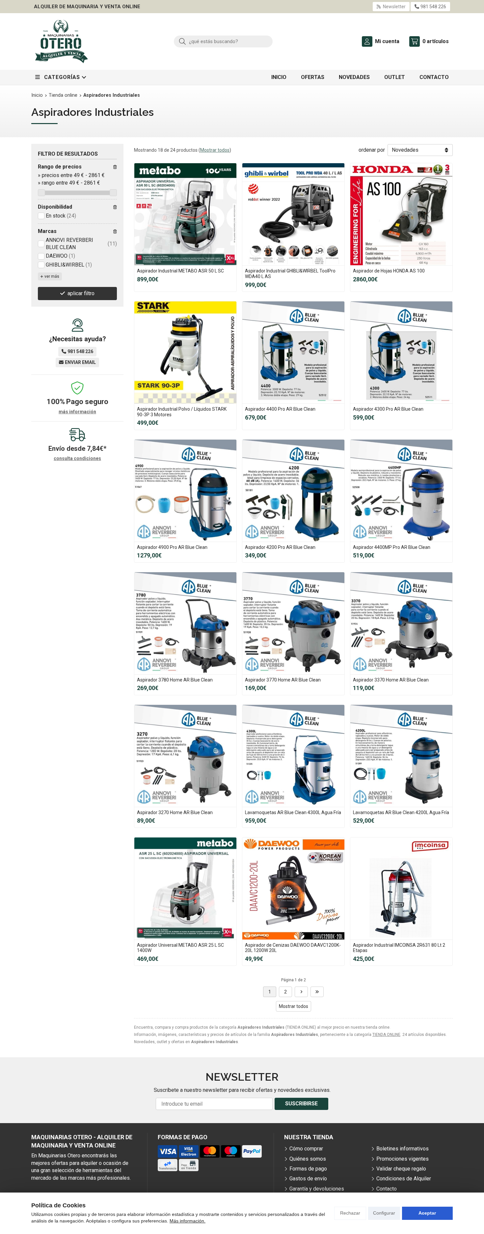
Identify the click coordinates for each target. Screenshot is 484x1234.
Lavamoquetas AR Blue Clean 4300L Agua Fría (293, 812)
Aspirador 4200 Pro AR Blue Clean (280, 547)
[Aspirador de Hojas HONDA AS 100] (401, 214)
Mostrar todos (214, 150)
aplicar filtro (80, 293)
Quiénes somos (307, 1159)
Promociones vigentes (402, 1159)
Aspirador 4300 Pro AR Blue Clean (388, 409)
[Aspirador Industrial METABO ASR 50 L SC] (185, 214)
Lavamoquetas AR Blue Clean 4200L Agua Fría (401, 812)
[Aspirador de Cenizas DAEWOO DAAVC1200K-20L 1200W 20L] (293, 888)
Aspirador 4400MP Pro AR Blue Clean (391, 547)
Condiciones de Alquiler (403, 1178)
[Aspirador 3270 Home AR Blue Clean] (185, 756)
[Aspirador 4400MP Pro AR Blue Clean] (401, 491)
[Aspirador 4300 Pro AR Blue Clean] (401, 352)
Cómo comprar (306, 1148)
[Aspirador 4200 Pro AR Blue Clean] (293, 491)
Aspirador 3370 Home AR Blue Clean (391, 679)
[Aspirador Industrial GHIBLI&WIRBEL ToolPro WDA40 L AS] (293, 214)
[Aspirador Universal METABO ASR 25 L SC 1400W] (185, 888)
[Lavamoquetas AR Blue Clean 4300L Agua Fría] (293, 756)
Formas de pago (308, 1169)
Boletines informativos (402, 1148)
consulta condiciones (77, 458)
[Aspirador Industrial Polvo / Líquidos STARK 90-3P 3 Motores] (185, 352)
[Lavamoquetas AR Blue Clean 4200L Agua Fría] (401, 756)
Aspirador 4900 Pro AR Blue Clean (172, 547)
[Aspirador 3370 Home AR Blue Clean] (401, 623)
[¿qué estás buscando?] (223, 41)
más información (77, 411)
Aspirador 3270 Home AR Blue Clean (175, 812)
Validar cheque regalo (401, 1169)
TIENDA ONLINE (386, 1034)
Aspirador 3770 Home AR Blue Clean (283, 679)
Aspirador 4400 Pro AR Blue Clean (280, 409)
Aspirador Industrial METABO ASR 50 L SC (180, 270)
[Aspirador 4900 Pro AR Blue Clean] (185, 491)
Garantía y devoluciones (316, 1189)
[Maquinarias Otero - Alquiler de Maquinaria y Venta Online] (61, 41)
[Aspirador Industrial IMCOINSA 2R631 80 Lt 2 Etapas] (401, 888)
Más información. (187, 1220)
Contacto (386, 1189)
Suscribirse (301, 1103)
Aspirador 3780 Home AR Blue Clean (175, 679)
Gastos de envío (308, 1178)
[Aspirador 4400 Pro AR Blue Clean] (293, 352)
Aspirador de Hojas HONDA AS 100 (389, 270)
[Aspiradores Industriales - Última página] (301, 992)
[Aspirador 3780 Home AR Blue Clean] (185, 623)
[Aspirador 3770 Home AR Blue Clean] (293, 623)
